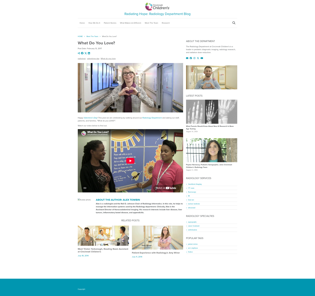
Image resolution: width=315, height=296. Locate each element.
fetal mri (191, 200)
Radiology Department (152, 117)
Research (166, 23)
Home (82, 23)
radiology (82, 58)
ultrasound (191, 207)
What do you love (108, 58)
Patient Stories (110, 23)
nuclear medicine (194, 203)
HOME (80, 36)
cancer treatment (193, 226)
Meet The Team (151, 23)
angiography (192, 222)
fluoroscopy (192, 192)
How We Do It (94, 23)
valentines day (93, 58)
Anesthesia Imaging (195, 184)
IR (189, 196)
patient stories (193, 244)
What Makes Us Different (130, 23)
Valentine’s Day (90, 117)
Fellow (190, 252)
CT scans (191, 188)
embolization (192, 230)
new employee (193, 248)
